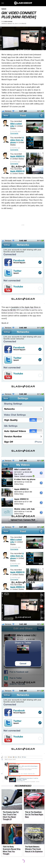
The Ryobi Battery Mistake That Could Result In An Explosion (34, 848)
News (3, 9)
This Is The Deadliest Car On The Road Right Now (34, 814)
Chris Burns (7, 21)
